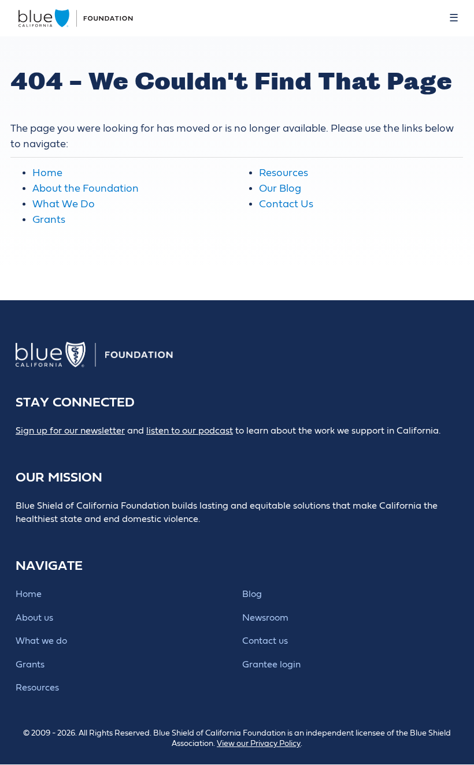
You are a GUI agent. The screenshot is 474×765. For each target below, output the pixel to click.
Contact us (265, 640)
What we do (41, 640)
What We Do (63, 204)
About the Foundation (85, 188)
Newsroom (265, 617)
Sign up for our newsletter (70, 430)
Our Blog (280, 188)
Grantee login (271, 664)
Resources (283, 172)
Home (47, 172)
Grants (48, 219)
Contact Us (286, 204)
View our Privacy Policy (259, 744)
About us (34, 617)
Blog (252, 594)
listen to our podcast (189, 430)
